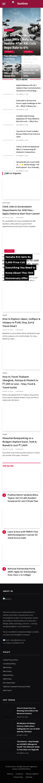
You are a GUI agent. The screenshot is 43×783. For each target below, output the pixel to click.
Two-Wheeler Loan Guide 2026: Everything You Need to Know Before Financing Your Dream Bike (11, 65)
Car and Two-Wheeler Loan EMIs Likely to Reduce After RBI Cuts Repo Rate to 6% (20, 41)
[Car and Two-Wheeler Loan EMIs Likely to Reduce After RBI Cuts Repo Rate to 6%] (21, 31)
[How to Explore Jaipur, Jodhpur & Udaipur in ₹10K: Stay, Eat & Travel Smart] (21, 299)
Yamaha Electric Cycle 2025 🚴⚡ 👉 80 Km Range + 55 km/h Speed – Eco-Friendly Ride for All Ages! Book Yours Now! (27, 167)
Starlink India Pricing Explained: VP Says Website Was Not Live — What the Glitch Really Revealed (27, 120)
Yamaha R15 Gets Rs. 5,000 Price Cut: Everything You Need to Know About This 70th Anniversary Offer (31, 65)
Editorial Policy (8, 675)
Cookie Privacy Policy (10, 660)
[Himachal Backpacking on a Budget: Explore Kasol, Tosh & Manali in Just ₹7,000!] (21, 418)
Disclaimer (29, 777)
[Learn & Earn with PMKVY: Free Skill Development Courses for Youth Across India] (21, 517)
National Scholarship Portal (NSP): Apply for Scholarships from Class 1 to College (22, 571)
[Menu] (3, 4)
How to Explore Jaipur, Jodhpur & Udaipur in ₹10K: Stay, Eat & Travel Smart (21, 322)
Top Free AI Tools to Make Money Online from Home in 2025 (28, 134)
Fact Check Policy (9, 683)
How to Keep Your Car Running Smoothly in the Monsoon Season (27, 711)
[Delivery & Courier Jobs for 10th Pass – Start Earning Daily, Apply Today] (21, 242)
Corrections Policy (9, 664)
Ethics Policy (7, 671)
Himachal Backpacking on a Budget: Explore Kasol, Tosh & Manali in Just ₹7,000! (19, 441)
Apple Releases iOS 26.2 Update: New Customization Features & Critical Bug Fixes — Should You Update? (28, 89)
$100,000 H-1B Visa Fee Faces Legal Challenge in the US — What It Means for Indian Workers (28, 104)
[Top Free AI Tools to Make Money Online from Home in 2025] (8, 135)
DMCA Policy (7, 667)
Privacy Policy (18, 777)
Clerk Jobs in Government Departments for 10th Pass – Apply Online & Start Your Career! (21, 210)
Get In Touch (7, 690)
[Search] (40, 4)
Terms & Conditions (32, 774)
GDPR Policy (7, 679)
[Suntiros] (21, 4)
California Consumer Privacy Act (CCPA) (16, 686)
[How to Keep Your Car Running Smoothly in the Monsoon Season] (9, 712)
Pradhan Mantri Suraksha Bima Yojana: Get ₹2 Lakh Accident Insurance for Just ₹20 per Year (23, 497)
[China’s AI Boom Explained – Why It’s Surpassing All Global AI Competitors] (8, 150)
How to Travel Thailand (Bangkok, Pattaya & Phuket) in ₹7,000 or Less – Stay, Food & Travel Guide (20, 382)
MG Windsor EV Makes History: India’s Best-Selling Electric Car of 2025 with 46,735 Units (28, 727)
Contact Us (19, 774)
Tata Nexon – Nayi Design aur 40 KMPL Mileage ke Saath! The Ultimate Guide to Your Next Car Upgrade (28, 745)
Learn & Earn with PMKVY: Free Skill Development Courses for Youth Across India (23, 534)
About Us (10, 774)
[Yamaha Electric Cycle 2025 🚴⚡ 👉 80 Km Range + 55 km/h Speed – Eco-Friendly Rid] (8, 165)
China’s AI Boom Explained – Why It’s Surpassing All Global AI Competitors (28, 149)
